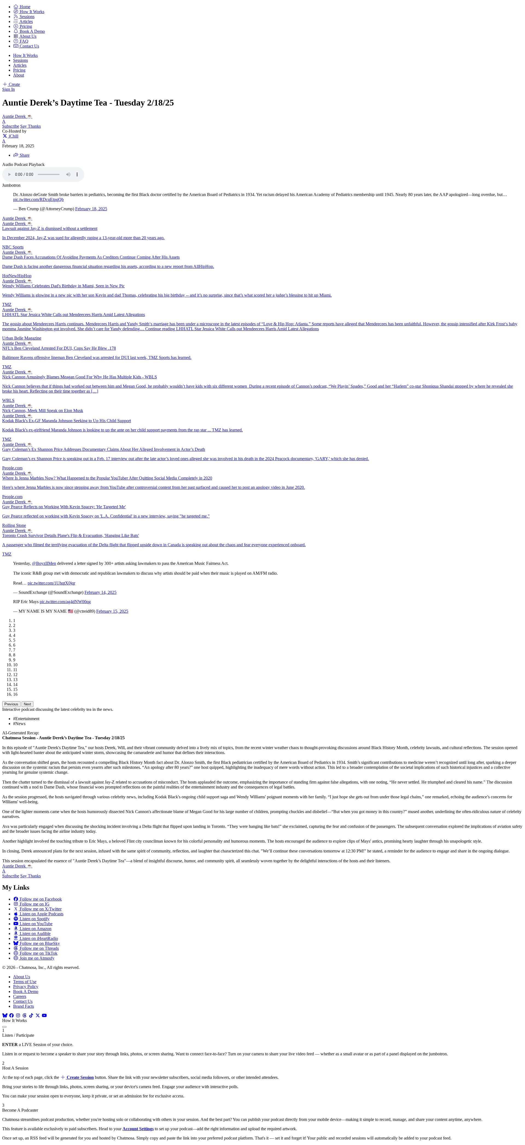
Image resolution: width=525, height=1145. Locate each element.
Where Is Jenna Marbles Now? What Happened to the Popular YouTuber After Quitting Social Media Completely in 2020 (107, 478)
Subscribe (10, 126)
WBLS (8, 400)
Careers (19, 996)
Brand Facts (23, 1006)
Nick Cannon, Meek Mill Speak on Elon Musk (42, 410)
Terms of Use (24, 981)
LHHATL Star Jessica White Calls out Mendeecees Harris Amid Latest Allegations (73, 314)
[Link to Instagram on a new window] (18, 1015)
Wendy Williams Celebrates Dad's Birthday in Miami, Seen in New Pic (63, 286)
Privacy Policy (25, 986)
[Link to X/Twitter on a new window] (37, 1015)
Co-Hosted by (14, 131)
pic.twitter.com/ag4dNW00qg (65, 601)
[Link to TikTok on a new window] (31, 1015)
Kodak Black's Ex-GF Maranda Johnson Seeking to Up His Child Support (66, 420)
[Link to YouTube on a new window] (44, 1015)
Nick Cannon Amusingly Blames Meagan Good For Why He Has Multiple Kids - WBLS (79, 377)
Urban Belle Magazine (21, 338)
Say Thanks (30, 126)
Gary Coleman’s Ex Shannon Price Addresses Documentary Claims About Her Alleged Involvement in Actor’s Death (103, 449)
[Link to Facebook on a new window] (11, 1015)
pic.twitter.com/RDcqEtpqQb (38, 199)
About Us (21, 976)
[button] (21, 6)
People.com (12, 468)
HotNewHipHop (16, 275)
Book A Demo (25, 991)
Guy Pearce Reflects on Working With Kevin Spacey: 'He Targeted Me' (64, 506)
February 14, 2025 (100, 592)
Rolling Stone (14, 525)
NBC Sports (13, 247)
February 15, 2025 (112, 611)
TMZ (6, 304)
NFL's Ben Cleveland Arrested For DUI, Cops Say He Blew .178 (59, 348)
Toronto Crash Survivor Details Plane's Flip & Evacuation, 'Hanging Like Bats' (70, 535)
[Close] (4, 1027)
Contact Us (23, 1001)
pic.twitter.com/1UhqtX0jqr (51, 583)
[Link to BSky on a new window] (5, 1015)
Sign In (8, 89)
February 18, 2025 (91, 208)
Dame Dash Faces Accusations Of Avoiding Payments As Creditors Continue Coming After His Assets (91, 257)
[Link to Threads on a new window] (24, 1015)
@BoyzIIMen (44, 563)
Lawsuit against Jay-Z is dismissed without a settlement (49, 228)
